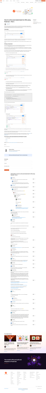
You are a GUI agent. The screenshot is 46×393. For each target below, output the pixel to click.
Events (37, 379)
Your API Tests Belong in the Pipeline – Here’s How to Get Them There (9, 343)
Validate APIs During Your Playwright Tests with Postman (35, 343)
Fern (11, 379)
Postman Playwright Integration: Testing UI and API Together (23, 343)
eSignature (18, 381)
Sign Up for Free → (6, 363)
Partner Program (38, 376)
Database (18, 377)
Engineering (27, 2)
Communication (18, 375)
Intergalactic (24, 377)
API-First (18, 2)
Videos (24, 378)
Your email (5, 163)
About (36, 373)
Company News (31, 2)
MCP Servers (24, 379)
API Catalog (12, 378)
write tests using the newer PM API (13, 142)
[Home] (1, 0)
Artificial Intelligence (19, 374)
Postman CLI (12, 380)
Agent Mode (12, 377)
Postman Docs (24, 373)
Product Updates (23, 2)
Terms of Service (31, 374)
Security (31, 376)
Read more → (5, 351)
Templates (24, 376)
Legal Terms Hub (31, 373)
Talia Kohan (20, 345)
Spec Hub (12, 375)
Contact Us (37, 375)
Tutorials (36, 2)
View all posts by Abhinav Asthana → (13, 151)
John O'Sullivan (13, 301)
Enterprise (12, 374)
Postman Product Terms (32, 375)
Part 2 (6, 139)
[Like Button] (4, 144)
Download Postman (6, 388)
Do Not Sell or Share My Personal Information (23, 389)
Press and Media (38, 378)
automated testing (7, 146)
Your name (5, 160)
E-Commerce (18, 380)
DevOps (18, 379)
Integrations (12, 381)
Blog (1, 2)
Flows (11, 376)
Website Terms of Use (32, 377)
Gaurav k (13, 254)
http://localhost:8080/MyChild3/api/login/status (16, 247)
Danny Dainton (8, 346)
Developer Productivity (19, 378)
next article (29, 133)
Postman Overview (13, 373)
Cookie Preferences (20, 388)
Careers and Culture (38, 374)
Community (24, 375)
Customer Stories (38, 377)
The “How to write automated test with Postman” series (37, 23)
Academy (24, 374)
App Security (18, 373)
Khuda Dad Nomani (34, 345)
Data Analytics (18, 376)
